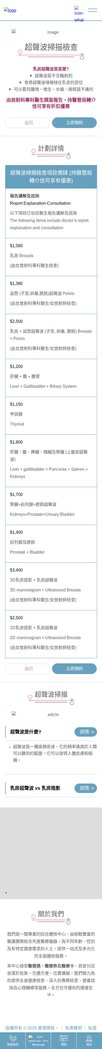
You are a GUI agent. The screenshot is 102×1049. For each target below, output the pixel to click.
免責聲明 (73, 1028)
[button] (6, 892)
